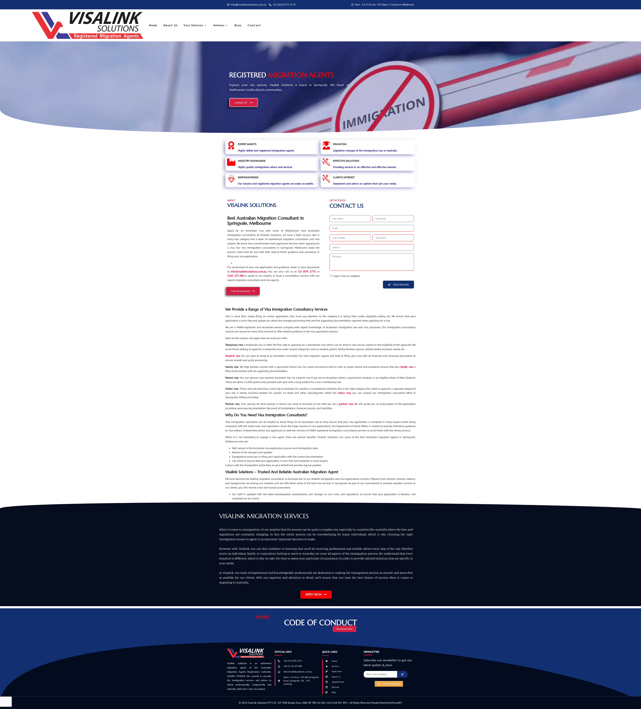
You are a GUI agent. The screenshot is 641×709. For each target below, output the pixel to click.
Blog (238, 25)
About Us (170, 25)
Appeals (219, 25)
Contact (254, 25)
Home (153, 25)
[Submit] (402, 674)
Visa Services (193, 25)
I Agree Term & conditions (346, 275)
